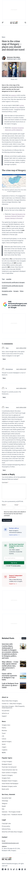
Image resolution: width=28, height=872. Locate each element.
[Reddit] (22, 869)
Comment (5, 482)
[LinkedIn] (2, 869)
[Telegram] (19, 869)
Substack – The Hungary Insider (11, 812)
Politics (4, 727)
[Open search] (25, 22)
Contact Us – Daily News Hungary (12, 703)
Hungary (16, 291)
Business (4, 730)
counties (8, 279)
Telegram (4, 803)
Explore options (13, 534)
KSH (17, 107)
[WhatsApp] (16, 869)
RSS (3, 809)
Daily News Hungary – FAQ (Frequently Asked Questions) (13, 707)
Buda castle (5, 789)
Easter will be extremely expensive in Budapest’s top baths (9, 677)
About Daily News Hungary (10, 701)
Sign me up (14, 562)
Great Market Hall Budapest (10, 783)
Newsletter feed (6, 798)
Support (4, 716)
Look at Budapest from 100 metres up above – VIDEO (10, 685)
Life (3, 736)
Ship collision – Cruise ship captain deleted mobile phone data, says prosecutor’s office (10, 666)
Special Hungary (7, 741)
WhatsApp (5, 801)
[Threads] (25, 869)
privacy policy (16, 565)
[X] (11, 869)
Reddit (4, 806)
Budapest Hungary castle (9, 786)
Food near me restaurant (9, 767)
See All (24, 638)
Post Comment (7, 520)
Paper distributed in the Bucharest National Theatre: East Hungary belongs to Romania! (15, 216)
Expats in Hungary (7, 775)
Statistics (4, 294)
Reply (4, 359)
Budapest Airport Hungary (9, 781)
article (22, 105)
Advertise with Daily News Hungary (12, 832)
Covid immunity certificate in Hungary (13, 282)
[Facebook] (5, 869)
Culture (4, 739)
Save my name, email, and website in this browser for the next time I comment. (15, 513)
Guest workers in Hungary (9, 772)
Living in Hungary (7, 761)
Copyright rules (6, 823)
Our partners (5, 710)
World (3, 744)
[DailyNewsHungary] (14, 22)
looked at (14, 95)
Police (21, 291)
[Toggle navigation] (3, 22)
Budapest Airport (7, 764)
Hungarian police (7, 291)
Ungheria (4, 750)
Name (4, 505)
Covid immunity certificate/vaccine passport (12, 287)
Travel (3, 733)
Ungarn (4, 747)
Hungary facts (6, 778)
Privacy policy (6, 826)
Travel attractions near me (9, 770)
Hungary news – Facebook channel (12, 814)
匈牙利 (4, 752)
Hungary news (6, 725)
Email (17, 505)
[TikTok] (14, 869)
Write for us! (5, 713)
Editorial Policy (6, 829)
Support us (12, 583)
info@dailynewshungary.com (10, 843)
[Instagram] (8, 869)
